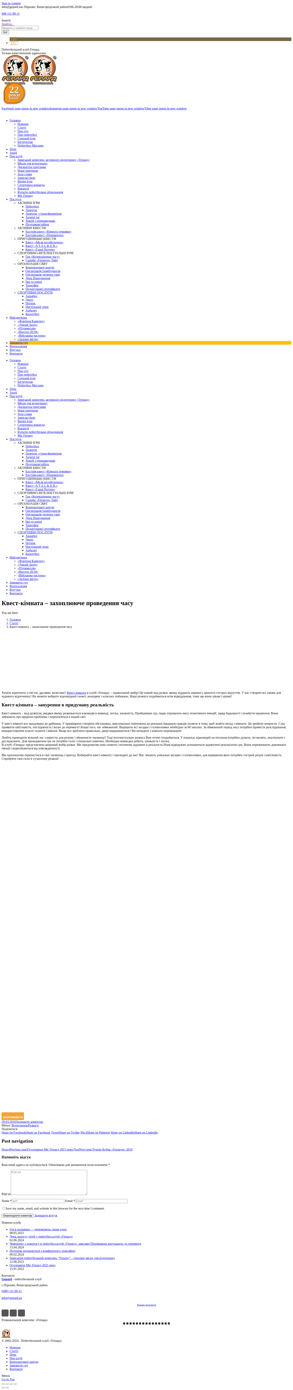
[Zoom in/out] (15, 1384)
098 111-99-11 (11, 13)
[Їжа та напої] (166, 1323)
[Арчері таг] (146, 1323)
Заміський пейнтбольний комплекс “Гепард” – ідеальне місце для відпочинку (62, 1258)
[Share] (7, 1384)
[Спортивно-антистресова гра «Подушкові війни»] (153, 1323)
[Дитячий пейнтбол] (150, 1323)
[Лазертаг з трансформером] (124, 1323)
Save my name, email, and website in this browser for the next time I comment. (55, 1208)
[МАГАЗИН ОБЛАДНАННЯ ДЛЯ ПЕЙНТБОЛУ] (169, 1323)
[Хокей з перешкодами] (162, 1323)
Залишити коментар (29, 1121)
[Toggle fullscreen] (11, 1384)
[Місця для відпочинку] (156, 1323)
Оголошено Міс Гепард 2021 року (33, 1265)
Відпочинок (20, 1125)
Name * (7, 1201)
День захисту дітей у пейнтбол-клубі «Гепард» (41, 1236)
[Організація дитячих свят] (140, 1323)
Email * (70, 1201)
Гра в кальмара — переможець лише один (38, 1229)
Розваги (33, 1125)
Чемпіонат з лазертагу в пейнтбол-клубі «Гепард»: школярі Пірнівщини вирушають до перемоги (75, 1243)
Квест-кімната (76, 692)
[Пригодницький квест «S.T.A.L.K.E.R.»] (131, 1323)
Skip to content (11, 3)
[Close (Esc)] (3, 1384)
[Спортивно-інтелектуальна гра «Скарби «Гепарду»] (159, 1323)
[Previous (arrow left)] (3, 1387)
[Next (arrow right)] (7, 1387)
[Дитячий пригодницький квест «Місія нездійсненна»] (134, 1323)
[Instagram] (13, 1313)
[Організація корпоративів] (137, 1323)
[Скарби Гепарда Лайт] (127, 1323)
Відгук (6, 1194)
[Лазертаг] (143, 1323)
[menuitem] (15, 120)
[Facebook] (5, 1313)
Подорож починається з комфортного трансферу (43, 1251)
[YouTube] (21, 1313)
